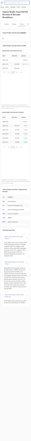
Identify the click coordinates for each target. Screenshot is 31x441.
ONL (3, 201)
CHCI (3, 213)
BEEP (4, 222)
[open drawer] (1, 2)
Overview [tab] (6, 24)
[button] (15, 237)
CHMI (4, 209)
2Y (8, 72)
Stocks (7, 7)
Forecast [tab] (14, 24)
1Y (4, 72)
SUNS (18, 7)
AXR (3, 217)
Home (2, 7)
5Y (17, 72)
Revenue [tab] (22, 24)
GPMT (4, 205)
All (21, 72)
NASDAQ (12, 7)
